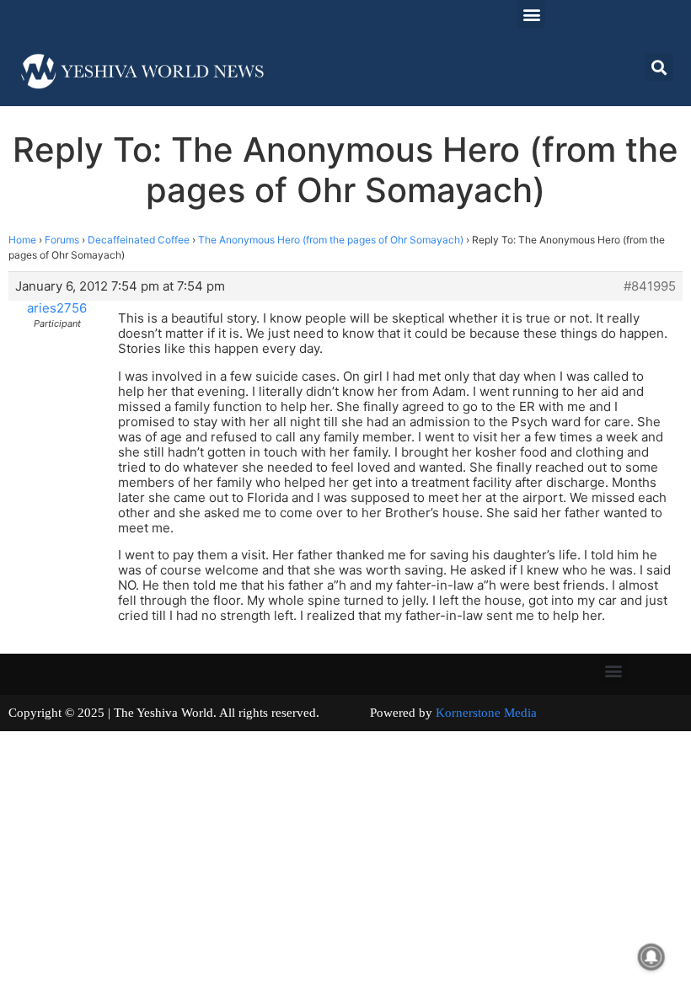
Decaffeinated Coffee (139, 239)
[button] (531, 14)
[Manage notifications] (651, 956)
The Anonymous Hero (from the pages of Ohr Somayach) (330, 239)
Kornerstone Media (486, 712)
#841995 (650, 286)
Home (22, 239)
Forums (62, 239)
